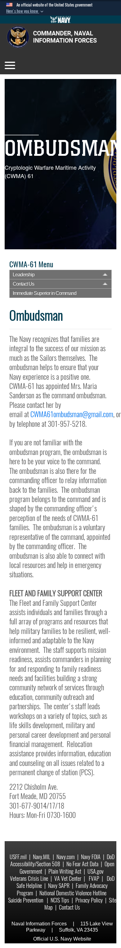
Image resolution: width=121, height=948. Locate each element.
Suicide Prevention (26, 900)
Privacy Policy (89, 900)
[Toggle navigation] (10, 65)
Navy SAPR (58, 885)
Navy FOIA (91, 857)
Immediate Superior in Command (44, 293)
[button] (25, 11)
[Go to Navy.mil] (60, 19)
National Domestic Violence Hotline (72, 893)
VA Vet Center (67, 878)
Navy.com (65, 857)
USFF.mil (18, 857)
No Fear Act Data (82, 864)
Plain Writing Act (64, 871)
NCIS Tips (60, 900)
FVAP (94, 878)
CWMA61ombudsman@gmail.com (71, 414)
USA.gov (95, 871)
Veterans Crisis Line (29, 878)
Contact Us (23, 283)
